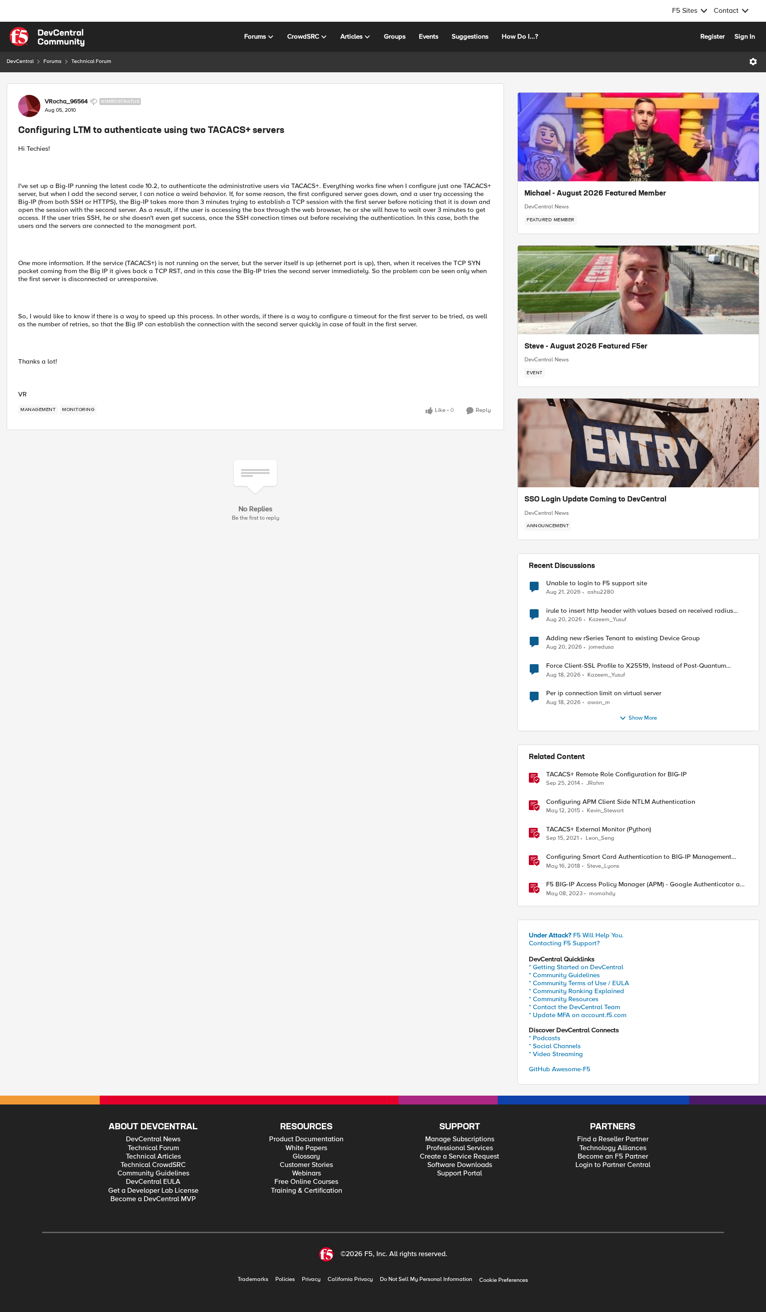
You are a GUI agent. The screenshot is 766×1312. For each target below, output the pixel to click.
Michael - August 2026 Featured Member (595, 193)
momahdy (602, 893)
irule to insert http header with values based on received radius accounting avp (639, 611)
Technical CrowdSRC (153, 1165)
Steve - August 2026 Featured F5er (586, 346)
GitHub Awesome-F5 (559, 1069)
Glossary (306, 1156)
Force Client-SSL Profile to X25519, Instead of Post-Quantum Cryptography (636, 666)
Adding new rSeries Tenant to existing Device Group (623, 638)
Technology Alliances (612, 1148)
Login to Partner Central (612, 1165)
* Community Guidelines (564, 975)
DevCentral (20, 61)
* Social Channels (555, 1046)
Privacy (311, 1279)
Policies (285, 1279)
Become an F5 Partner (613, 1156)
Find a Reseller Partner (613, 1139)
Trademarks (253, 1279)
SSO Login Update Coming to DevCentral (595, 499)
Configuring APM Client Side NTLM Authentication (620, 802)
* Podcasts (544, 1038)
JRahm (595, 783)
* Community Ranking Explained (576, 991)
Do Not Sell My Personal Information (426, 1279)
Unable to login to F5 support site (596, 583)
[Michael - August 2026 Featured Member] (638, 137)
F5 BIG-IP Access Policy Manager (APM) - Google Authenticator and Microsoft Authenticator (646, 884)
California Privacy (350, 1279)
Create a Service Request (459, 1156)
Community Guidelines (153, 1173)
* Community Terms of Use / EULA (579, 983)
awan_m (598, 702)
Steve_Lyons (603, 866)
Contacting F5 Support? (564, 943)
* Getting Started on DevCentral (576, 967)
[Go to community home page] (47, 36)
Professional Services (459, 1148)
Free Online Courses (306, 1182)
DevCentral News (546, 206)
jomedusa (601, 647)
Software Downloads (459, 1165)
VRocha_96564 (66, 101)
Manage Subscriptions (459, 1139)
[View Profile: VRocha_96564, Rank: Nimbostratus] (29, 106)
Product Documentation (306, 1139)
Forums (52, 61)
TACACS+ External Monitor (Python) (598, 829)
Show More (643, 718)
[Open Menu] (753, 61)
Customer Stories (306, 1165)
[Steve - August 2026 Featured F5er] (638, 290)
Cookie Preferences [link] (503, 1280)
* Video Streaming (556, 1054)
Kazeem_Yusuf (607, 619)
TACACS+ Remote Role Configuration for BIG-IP (616, 774)
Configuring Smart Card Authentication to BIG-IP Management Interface (638, 857)
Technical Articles (153, 1156)
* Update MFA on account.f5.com (577, 1015)
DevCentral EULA (153, 1182)
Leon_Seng (600, 838)
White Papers (306, 1148)
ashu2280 (600, 592)
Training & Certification (306, 1191)
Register (712, 36)
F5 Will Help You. (576, 935)
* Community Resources (563, 999)
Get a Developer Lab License (153, 1191)
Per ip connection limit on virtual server (603, 693)
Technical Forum (91, 61)
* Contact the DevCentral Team (574, 1007)
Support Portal (459, 1173)
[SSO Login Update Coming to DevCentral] (638, 443)
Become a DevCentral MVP (153, 1199)
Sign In (745, 36)
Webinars (306, 1173)
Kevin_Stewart (605, 810)
